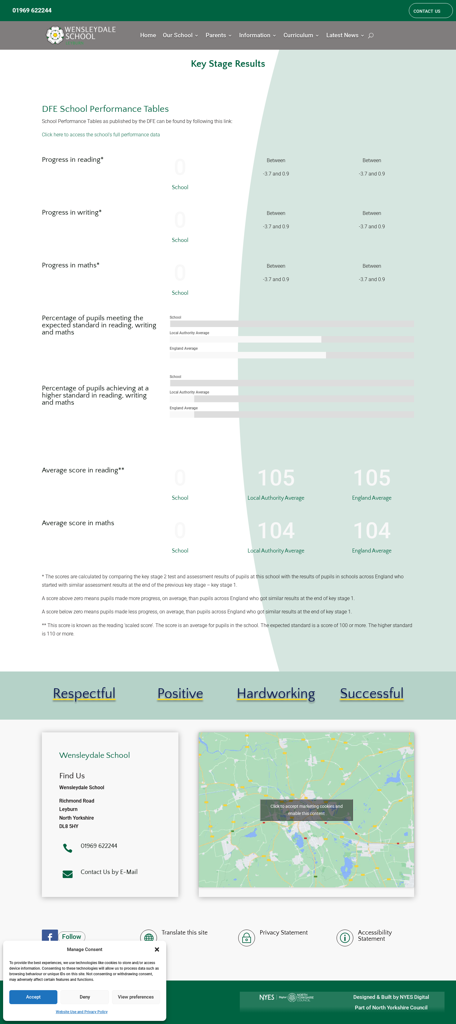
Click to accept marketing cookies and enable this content (306, 810)
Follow (71, 936)
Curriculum (298, 36)
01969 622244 (31, 10)
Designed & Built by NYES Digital (391, 997)
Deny (85, 997)
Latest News (342, 36)
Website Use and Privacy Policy (82, 1012)
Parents (216, 36)
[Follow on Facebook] (50, 938)
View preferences (136, 997)
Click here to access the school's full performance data (101, 135)
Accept (33, 997)
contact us (427, 10)
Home (148, 36)
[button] (157, 949)
